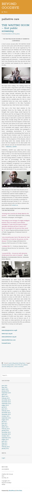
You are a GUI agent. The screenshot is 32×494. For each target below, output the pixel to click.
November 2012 (6, 434)
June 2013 (4, 423)
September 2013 (6, 418)
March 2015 (5, 396)
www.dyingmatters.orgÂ (9, 330)
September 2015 (6, 393)
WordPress (12, 490)
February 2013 (6, 428)
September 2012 (6, 437)
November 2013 (6, 414)
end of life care (19, 365)
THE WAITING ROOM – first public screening (15, 28)
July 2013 (4, 421)
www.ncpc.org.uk (7, 333)
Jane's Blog (12, 363)
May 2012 (4, 443)
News (23, 363)
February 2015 (6, 398)
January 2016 (5, 391)
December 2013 (6, 412)
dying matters (10, 365)
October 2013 (5, 416)
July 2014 (4, 407)
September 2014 (6, 403)
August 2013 (5, 420)
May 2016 (4, 387)
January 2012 (5, 448)
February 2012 (6, 446)
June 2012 (4, 441)
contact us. (15, 205)
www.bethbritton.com (9, 340)
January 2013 (5, 430)
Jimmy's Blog (18, 363)
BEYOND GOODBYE (10, 6)
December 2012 (6, 432)
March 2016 (5, 389)
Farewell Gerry (6, 343)
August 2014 (5, 405)
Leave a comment (18, 366)
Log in (3, 458)
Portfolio (19, 490)
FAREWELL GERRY (11, 146)
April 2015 (4, 394)
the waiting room (9, 366)
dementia (4, 365)
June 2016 (4, 385)
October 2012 (5, 436)
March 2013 (5, 427)
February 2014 (6, 411)
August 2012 (5, 439)
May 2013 (4, 425)
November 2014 (6, 402)
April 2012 (4, 445)
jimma (18, 34)
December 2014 (6, 400)
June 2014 (4, 409)
